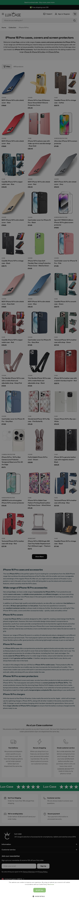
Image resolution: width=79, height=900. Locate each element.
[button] (39, 896)
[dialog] (39, 890)
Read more (51, 884)
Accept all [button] (39, 890)
